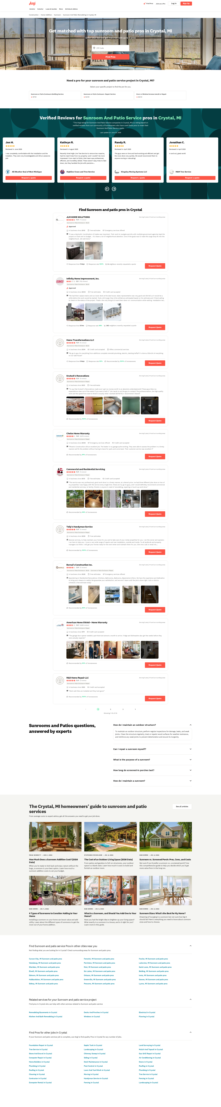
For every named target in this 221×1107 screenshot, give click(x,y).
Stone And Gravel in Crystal (40, 1053)
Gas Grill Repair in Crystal (150, 1053)
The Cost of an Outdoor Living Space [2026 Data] (108, 859)
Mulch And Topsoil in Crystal (151, 1049)
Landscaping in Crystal (93, 1049)
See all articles (182, 806)
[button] (75, 250)
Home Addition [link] (46, 15)
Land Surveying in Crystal (149, 1045)
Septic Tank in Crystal (93, 1045)
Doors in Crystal (145, 1062)
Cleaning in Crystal (37, 1074)
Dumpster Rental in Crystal (40, 1082)
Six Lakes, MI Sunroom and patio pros (99, 971)
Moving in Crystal (91, 1074)
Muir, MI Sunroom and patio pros (97, 967)
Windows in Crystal (92, 1016)
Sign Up (186, 3)
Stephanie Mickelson (93, 855)
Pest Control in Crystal (93, 1066)
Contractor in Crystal (38, 1078)
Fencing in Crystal (91, 1082)
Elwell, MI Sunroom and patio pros (43, 971)
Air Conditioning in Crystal (150, 1058)
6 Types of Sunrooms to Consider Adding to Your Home (53, 914)
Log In (173, 3)
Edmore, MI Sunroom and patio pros (44, 975)
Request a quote (29, 178)
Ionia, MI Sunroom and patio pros (153, 975)
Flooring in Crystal (146, 1016)
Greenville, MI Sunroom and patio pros (100, 979)
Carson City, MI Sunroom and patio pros (45, 959)
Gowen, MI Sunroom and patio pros (153, 979)
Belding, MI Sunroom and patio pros (154, 971)
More (61, 9)
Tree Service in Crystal (38, 1049)
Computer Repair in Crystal (40, 1058)
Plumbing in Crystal (37, 1066)
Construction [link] (33, 15)
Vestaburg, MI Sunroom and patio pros (45, 963)
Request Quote (155, 266)
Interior (32, 9)
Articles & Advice (71, 9)
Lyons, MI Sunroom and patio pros (153, 983)
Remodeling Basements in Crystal (43, 1012)
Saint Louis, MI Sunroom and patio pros (155, 967)
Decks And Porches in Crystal (96, 1012)
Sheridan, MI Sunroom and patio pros (44, 967)
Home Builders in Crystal (39, 1062)
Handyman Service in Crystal (96, 1078)
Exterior (40, 9)
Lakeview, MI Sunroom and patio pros (154, 963)
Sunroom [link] (57, 15)
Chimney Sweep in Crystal (94, 1053)
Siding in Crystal (90, 1058)
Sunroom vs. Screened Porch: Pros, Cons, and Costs (165, 859)
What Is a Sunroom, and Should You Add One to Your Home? (110, 914)
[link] (8, 172)
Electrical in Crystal (147, 1012)
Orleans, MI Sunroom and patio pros (99, 975)
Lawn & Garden (51, 9)
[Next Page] (135, 709)
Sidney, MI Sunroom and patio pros (43, 983)
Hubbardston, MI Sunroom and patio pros (46, 979)
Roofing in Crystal (36, 1070)
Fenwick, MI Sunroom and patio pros (99, 959)
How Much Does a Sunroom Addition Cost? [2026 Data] (53, 861)
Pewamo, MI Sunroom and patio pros (99, 983)
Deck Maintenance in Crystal (96, 1062)
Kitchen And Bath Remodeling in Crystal (45, 1016)
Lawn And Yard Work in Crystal (97, 1070)
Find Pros (110, 56)
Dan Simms (144, 855)
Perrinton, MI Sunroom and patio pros (99, 963)
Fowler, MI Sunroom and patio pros (153, 959)
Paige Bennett (35, 855)
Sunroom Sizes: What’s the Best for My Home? (163, 913)
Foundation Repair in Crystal (41, 1045)
